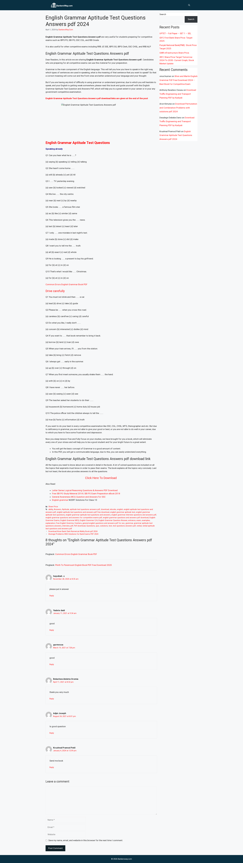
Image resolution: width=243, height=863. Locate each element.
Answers (57, 509)
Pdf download (80, 526)
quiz (97, 526)
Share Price (53, 507)
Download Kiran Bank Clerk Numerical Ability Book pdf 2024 (72, 531)
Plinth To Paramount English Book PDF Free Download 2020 (83, 565)
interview (65, 526)
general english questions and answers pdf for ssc (104, 523)
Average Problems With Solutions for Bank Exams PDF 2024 (73, 534)
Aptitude (65, 509)
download (105, 509)
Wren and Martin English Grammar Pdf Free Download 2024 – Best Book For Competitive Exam (178, 80)
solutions (104, 526)
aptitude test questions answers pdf (85, 509)
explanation (50, 523)
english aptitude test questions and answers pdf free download (83, 512)
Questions (90, 526)
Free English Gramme (65, 523)
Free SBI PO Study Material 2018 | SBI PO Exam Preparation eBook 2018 (86, 493)
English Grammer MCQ (69, 520)
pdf (71, 526)
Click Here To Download (101, 478)
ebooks (113, 509)
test (110, 526)
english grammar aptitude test (122, 512)
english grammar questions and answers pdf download (126, 518)
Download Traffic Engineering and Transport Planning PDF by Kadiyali (177, 94)
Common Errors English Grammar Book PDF (66, 284)
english (120, 509)
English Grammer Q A (89, 520)
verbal (139, 526)
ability (50, 509)
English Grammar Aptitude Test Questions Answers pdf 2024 (175, 135)
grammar (129, 523)
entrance (132, 520)
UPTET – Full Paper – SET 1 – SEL (175, 33)
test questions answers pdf (124, 526)
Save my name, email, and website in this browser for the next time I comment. (85, 840)
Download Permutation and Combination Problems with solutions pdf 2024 (178, 108)
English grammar (60, 500)
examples (146, 520)
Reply (51, 596)
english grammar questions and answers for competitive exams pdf (74, 518)
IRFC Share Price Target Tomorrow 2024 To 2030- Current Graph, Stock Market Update (176, 60)
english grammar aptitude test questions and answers (88, 515)
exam (138, 520)
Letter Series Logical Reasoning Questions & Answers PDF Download (85, 490)
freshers (78, 523)
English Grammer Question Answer (112, 520)
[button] (189, 5)
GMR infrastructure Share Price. (174, 53)
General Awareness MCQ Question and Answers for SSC (79, 497)
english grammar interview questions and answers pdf (133, 515)
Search (162, 14)
